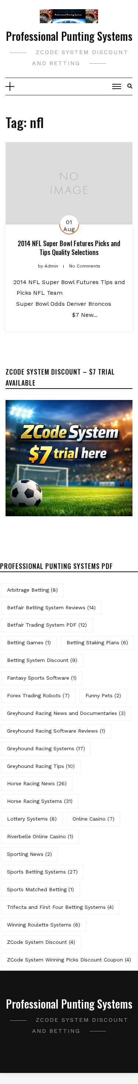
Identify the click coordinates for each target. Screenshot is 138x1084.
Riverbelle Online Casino (40, 836)
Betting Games (29, 642)
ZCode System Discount (41, 942)
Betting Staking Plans (97, 642)
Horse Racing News (37, 783)
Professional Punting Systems (69, 36)
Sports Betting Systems (42, 872)
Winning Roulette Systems (43, 925)
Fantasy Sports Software (42, 678)
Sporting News (29, 854)
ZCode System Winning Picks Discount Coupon (69, 960)
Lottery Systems (32, 819)
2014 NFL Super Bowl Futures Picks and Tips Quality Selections (69, 247)
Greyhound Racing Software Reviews (56, 731)
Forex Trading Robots (38, 695)
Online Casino (93, 819)
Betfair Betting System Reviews (51, 607)
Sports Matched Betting (40, 889)
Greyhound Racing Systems (46, 748)
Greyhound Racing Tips (41, 766)
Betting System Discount (42, 660)
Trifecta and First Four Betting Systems (60, 907)
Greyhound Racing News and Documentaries (66, 713)
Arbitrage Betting (32, 590)
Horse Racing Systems (39, 801)
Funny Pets (103, 695)
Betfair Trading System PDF (47, 625)
